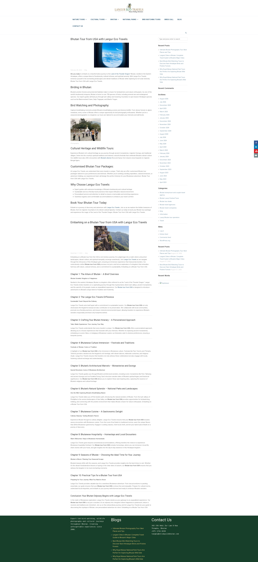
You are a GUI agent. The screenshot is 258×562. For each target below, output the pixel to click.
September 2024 (165, 131)
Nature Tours (79, 19)
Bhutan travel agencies (167, 205)
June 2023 (163, 176)
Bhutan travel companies (168, 208)
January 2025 (164, 118)
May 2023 (163, 179)
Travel (162, 221)
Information (164, 214)
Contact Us (78, 26)
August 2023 (164, 173)
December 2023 (165, 160)
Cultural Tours (98, 19)
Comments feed (165, 237)
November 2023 (165, 163)
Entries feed (164, 234)
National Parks (129, 19)
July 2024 (163, 137)
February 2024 (164, 153)
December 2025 (165, 105)
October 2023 (164, 166)
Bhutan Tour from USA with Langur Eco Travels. (99, 39)
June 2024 (163, 140)
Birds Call (168, 19)
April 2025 (163, 108)
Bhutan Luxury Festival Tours (169, 198)
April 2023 (163, 182)
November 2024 (165, 124)
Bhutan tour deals (166, 201)
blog (85, 70)
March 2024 (164, 150)
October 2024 (164, 128)
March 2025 (164, 112)
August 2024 (164, 134)
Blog (179, 19)
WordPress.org (165, 240)
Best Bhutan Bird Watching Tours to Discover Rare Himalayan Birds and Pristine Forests (172, 63)
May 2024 (163, 144)
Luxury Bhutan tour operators (169, 217)
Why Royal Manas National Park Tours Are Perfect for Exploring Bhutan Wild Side (172, 71)
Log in (162, 231)
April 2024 (163, 147)
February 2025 (164, 115)
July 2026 (163, 102)
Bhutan (113, 19)
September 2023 (165, 169)
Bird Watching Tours (151, 19)
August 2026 (164, 99)
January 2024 (164, 156)
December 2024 (165, 121)
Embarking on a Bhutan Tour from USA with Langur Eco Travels (109, 222)
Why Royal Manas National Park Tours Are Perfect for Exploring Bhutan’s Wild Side (173, 79)
